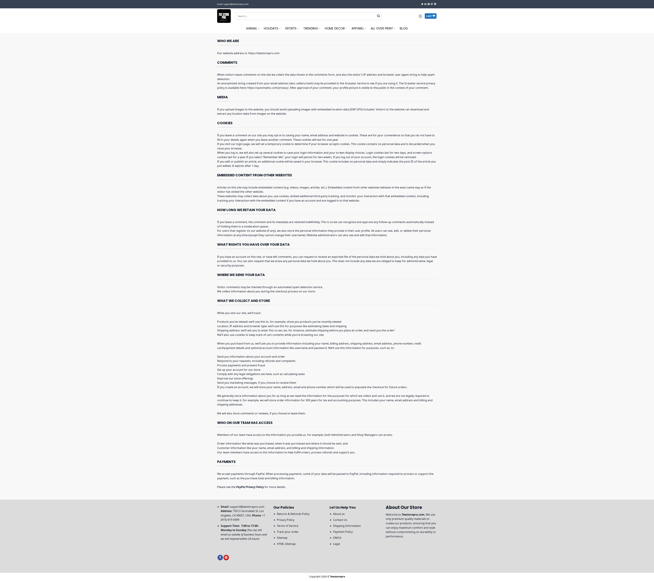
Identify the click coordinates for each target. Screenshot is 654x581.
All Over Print (382, 28)
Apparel (358, 28)
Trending (310, 28)
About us (339, 514)
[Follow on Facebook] (220, 557)
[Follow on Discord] (435, 4)
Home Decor (335, 28)
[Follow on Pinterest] (429, 4)
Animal (251, 28)
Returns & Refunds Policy (293, 514)
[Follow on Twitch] (432, 4)
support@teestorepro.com (247, 507)
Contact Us (340, 520)
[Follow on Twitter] (422, 4)
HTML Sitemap (286, 544)
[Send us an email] (425, 4)
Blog (404, 28)
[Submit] (378, 16)
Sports (291, 28)
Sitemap (282, 538)
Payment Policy (343, 532)
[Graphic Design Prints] (224, 16)
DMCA (337, 538)
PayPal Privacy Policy (250, 487)
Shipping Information (347, 526)
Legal (336, 544)
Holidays (271, 28)
